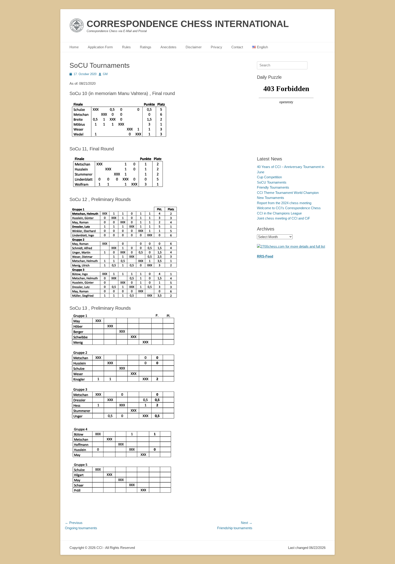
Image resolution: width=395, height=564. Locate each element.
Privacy (216, 47)
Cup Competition (269, 177)
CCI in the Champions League (279, 213)
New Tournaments (270, 198)
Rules (126, 47)
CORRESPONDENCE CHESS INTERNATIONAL (188, 24)
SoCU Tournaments (271, 182)
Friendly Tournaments (273, 187)
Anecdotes (168, 47)
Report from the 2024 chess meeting (284, 203)
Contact (237, 47)
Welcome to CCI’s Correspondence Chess (289, 208)
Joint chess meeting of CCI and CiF (283, 218)
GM (105, 74)
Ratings (145, 47)
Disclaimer (194, 47)
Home (74, 47)
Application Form (100, 47)
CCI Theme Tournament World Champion (288, 193)
